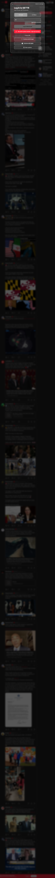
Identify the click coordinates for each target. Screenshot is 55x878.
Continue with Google (28, 39)
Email (21, 14)
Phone (34, 14)
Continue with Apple (28, 43)
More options (28, 47)
